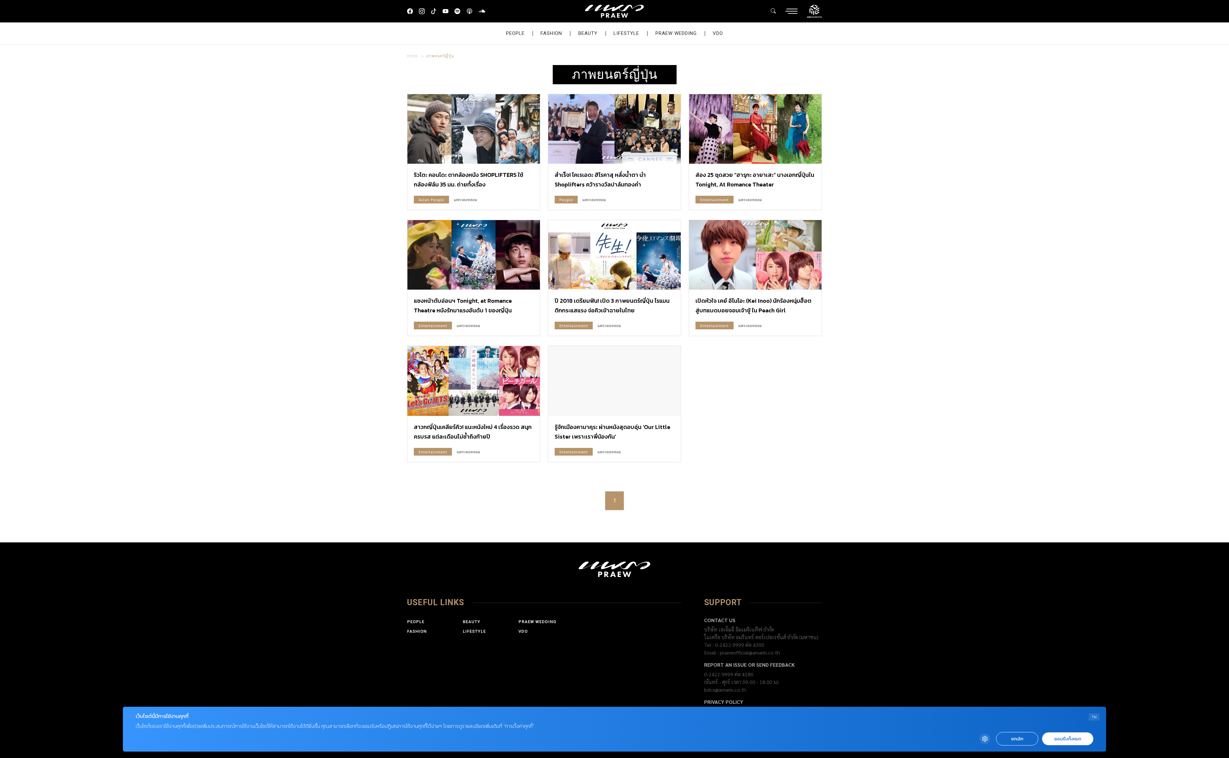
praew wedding (676, 33)
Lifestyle (626, 33)
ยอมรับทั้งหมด (1067, 739)
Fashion (551, 33)
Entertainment (714, 199)
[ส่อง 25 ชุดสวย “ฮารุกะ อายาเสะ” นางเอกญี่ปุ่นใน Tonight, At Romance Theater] (755, 129)
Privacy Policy (723, 701)
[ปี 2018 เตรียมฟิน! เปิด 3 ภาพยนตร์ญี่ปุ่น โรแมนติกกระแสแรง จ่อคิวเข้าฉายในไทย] (614, 255)
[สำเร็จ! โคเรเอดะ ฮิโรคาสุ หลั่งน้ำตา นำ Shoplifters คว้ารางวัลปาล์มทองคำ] (614, 129)
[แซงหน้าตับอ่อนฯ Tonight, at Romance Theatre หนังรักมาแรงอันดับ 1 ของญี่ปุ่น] (473, 255)
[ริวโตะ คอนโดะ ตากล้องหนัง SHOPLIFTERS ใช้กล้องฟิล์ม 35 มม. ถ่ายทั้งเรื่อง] (473, 129)
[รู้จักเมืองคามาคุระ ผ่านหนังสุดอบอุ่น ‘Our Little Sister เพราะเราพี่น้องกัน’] (614, 381)
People (515, 33)
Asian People (431, 199)
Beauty (588, 33)
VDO (718, 33)
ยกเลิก (1017, 739)
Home (413, 55)
